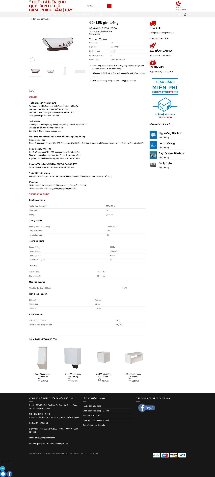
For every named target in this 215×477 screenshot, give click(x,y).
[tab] (31, 91)
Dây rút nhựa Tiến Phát (172, 153)
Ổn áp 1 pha (165, 163)
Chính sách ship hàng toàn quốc (96, 420)
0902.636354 (42, 423)
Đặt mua (44, 381)
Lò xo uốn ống (167, 143)
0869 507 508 (65, 429)
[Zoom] (32, 59)
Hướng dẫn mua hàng (92, 406)
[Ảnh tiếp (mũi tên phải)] (208, 238)
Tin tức (107, 15)
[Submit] (109, 6)
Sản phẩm (54, 15)
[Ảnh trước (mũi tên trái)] (4, 238)
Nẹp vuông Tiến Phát (170, 133)
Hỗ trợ (66, 15)
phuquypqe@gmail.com (45, 438)
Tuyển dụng (97, 15)
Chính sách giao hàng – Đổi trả (96, 411)
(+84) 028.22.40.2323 (48, 429)
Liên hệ (115, 15)
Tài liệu (75, 15)
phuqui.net (41, 443)
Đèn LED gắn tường (43, 374)
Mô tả (31, 91)
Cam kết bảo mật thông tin (94, 425)
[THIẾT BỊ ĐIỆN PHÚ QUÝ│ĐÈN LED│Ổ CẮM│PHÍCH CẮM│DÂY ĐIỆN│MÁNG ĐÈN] (168, 98)
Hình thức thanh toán (91, 415)
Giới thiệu (44, 15)
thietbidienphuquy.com (58, 443)
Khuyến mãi (86, 15)
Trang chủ (33, 15)
